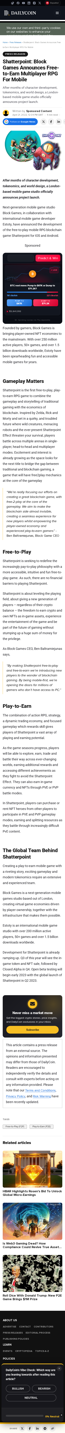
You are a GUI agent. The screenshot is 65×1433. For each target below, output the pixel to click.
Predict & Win (48, 258)
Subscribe (32, 1029)
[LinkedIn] (28, 3)
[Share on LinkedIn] (58, 121)
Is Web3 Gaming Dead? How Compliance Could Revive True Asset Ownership (31, 1246)
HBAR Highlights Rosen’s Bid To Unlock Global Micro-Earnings (32, 1193)
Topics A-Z (42, 1351)
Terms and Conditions (40, 1090)
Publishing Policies (16, 1339)
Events (7, 1351)
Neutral (31, 1397)
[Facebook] (18, 3)
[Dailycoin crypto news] (20, 12)
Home (5, 42)
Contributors (43, 1326)
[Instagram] (34, 3)
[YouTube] (23, 3)
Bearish (44, 1388)
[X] (39, 3)
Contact (25, 1326)
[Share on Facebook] (51, 121)
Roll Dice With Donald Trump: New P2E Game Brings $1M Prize (32, 1297)
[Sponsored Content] (6, 112)
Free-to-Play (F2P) (15, 1126)
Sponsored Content (39, 111)
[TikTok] (12, 3)
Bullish (18, 1388)
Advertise (9, 1326)
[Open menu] (57, 13)
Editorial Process (38, 1332)
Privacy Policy (15, 1096)
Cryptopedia (23, 1351)
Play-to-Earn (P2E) (41, 1126)
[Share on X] (43, 121)
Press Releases (15, 42)
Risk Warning (42, 1096)
